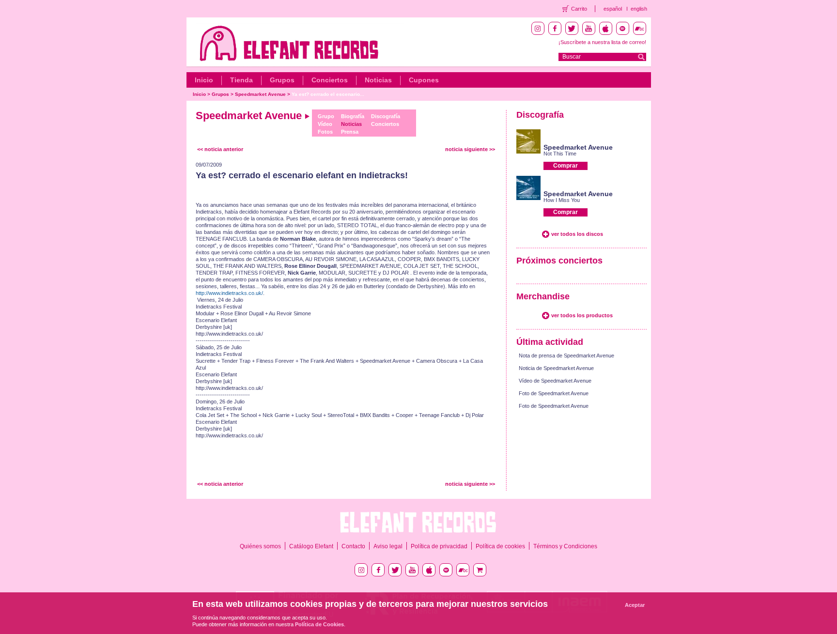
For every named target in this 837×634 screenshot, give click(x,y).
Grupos (282, 80)
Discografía (385, 116)
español (613, 9)
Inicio (204, 80)
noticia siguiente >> (470, 149)
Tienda (241, 80)
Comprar (565, 165)
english (639, 9)
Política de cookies (500, 546)
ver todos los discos (577, 234)
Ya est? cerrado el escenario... (328, 94)
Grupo (326, 116)
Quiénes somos (260, 546)
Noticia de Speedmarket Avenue (556, 368)
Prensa (349, 132)
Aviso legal (388, 546)
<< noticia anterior (220, 149)
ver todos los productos (582, 315)
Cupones (424, 80)
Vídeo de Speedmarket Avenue (555, 381)
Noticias (378, 80)
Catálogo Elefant (311, 546)
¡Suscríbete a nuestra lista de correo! (602, 42)
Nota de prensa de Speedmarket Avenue (566, 355)
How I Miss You (561, 200)
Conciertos (329, 80)
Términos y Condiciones (565, 546)
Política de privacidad (439, 546)
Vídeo (325, 124)
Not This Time (559, 153)
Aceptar (635, 605)
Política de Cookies (319, 624)
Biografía (352, 116)
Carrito (579, 9)
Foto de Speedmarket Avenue (554, 393)
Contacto (353, 546)
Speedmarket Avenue (260, 94)
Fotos (325, 132)
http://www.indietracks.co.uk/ (229, 293)
